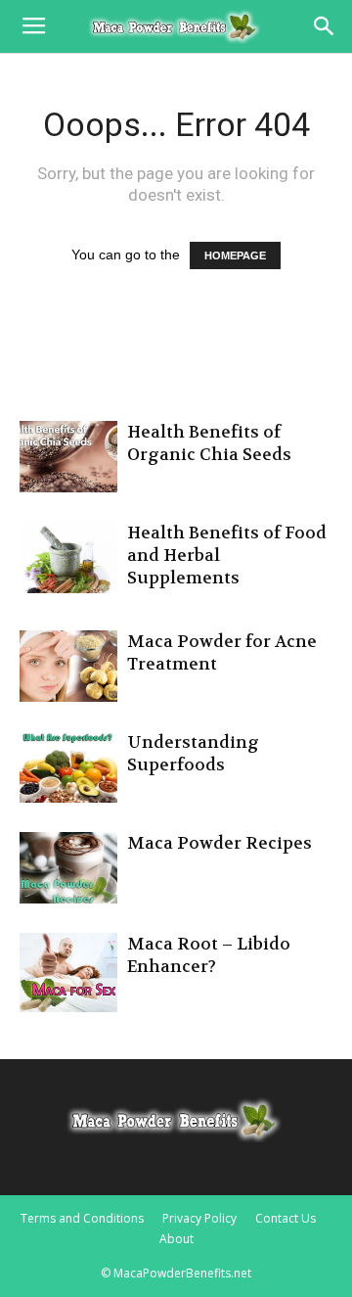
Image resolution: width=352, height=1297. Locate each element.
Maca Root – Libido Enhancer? (208, 955)
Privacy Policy (199, 1218)
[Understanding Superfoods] (68, 767)
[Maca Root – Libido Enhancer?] (68, 972)
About (176, 1238)
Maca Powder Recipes (219, 843)
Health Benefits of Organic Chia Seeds (209, 443)
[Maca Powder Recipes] (68, 867)
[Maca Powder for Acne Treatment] (68, 666)
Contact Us (285, 1218)
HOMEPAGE (235, 255)
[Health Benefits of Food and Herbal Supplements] (68, 557)
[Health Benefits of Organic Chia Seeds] (68, 456)
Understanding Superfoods (193, 753)
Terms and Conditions (82, 1218)
